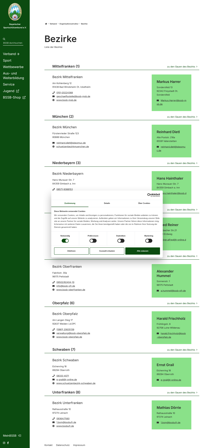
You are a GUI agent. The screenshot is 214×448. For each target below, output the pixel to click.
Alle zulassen (142, 251)
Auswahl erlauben (107, 251)
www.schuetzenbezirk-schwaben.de (75, 383)
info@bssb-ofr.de (65, 286)
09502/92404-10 (65, 282)
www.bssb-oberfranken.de (70, 289)
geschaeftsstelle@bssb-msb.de (73, 96)
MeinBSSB (10, 435)
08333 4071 (62, 376)
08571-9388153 (64, 189)
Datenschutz (63, 445)
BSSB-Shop (12, 97)
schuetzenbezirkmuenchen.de (72, 146)
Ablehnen (71, 251)
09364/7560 (62, 418)
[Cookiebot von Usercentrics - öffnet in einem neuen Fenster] (149, 195)
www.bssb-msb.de (66, 100)
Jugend (9, 91)
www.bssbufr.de (65, 426)
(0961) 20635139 (65, 329)
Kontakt (48, 445)
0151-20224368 (64, 92)
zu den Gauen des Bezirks (181, 66)
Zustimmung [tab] (69, 203)
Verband (53, 24)
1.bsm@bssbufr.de (66, 422)
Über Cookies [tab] (144, 203)
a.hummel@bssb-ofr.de (173, 290)
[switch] (93, 241)
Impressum (79, 445)
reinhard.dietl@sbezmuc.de (71, 143)
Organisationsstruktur (69, 24)
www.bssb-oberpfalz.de (69, 337)
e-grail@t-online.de (66, 379)
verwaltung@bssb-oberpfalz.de (73, 333)
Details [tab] (107, 203)
